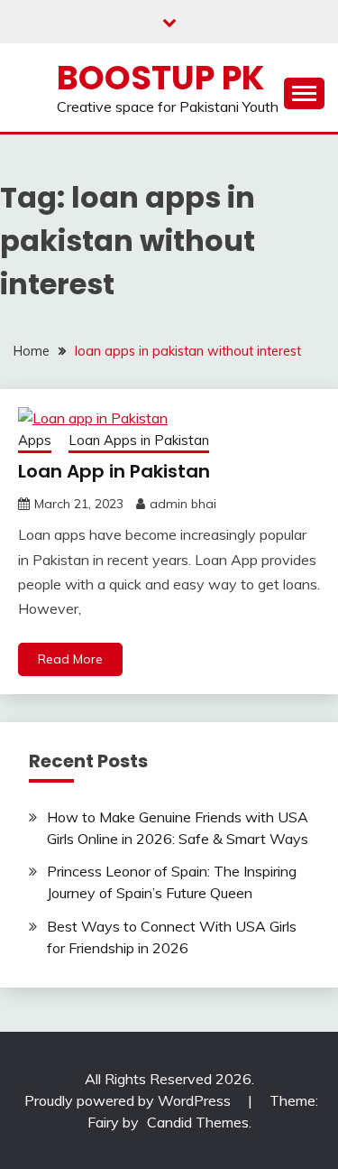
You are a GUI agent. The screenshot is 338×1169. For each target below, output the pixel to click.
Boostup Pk (160, 77)
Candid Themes (198, 1122)
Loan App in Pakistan (114, 471)
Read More (70, 659)
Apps (34, 440)
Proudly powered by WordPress (129, 1100)
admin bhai (183, 504)
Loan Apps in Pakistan (139, 440)
